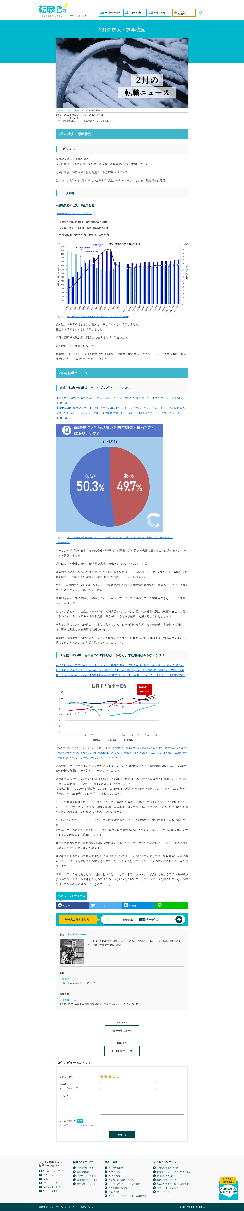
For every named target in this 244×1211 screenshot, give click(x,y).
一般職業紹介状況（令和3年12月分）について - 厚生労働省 (97, 316)
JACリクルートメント (53, 1187)
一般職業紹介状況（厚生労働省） (74, 213)
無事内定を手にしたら (87, 1183)
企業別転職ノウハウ (166, 1179)
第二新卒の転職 (116, 1167)
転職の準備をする (85, 1167)
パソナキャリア (50, 1183)
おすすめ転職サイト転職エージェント (50, 1164)
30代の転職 (114, 1175)
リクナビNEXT (50, 1191)
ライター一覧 (163, 1191)
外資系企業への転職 (118, 1187)
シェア (66, 906)
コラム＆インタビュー (167, 1187)
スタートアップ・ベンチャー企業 (124, 1183)
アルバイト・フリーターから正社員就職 (128, 1195)
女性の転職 (114, 1191)
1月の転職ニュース (122, 1030)
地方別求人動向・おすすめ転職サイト (175, 1183)
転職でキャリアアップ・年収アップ (174, 1171)
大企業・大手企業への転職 (121, 1179)
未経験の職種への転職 (167, 1167)
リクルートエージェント (54, 1171)
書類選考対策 (83, 1171)
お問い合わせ (87, 1207)
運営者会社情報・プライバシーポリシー (58, 1207)
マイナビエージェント (53, 1175)
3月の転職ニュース (121, 1051)
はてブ (132, 906)
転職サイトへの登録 (86, 1175)
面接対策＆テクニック (87, 1179)
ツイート (100, 906)
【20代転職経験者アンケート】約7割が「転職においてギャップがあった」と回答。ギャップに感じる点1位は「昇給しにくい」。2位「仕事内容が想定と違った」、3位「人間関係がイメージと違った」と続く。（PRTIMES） (121, 412)
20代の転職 (114, 1171)
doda (45, 1179)
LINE (165, 906)
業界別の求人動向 (165, 1175)
